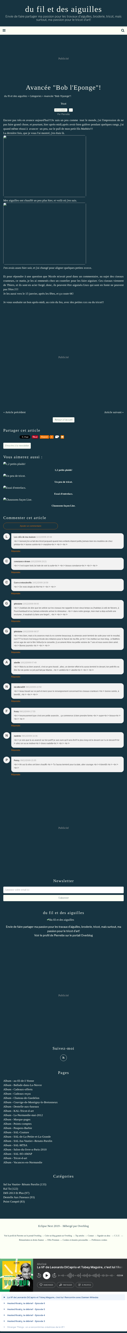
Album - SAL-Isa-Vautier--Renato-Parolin (27, 1141)
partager (67, 1285)
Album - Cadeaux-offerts (18, 1089)
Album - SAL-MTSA (15, 1145)
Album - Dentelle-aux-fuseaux (21, 1106)
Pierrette (59, 935)
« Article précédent (14, 412)
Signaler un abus (104, 1236)
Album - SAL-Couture (16, 1132)
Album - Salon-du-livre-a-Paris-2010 (25, 1149)
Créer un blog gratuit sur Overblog (58, 1236)
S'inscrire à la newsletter (17, 446)
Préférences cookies (99, 1240)
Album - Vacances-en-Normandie (22, 1162)
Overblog (83, 1226)
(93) (19, 1197)
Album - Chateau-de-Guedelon (21, 1098)
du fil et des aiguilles (63, 9)
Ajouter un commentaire (30, 526)
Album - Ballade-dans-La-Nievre (22, 1085)
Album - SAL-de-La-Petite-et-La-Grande (27, 1136)
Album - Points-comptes (17, 1123)
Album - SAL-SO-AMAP (17, 1153)
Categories (36, 96)
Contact (91, 1236)
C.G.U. (117, 1236)
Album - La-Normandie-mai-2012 (23, 1115)
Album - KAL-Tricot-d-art (18, 1110)
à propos (86, 1285)
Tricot (63, 104)
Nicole (52, 276)
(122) (10, 1188)
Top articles (79, 1236)
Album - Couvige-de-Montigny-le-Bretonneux (30, 1102)
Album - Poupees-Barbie (17, 1128)
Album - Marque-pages (16, 1119)
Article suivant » (114, 412)
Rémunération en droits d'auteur (31, 1240)
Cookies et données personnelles (75, 1240)
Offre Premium (53, 1240)
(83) (14, 1201)
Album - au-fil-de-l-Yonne (18, 1080)
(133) (24, 1184)
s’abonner (48, 1285)
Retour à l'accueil (63, 420)
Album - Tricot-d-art (15, 1158)
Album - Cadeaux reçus (17, 1093)
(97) (16, 1193)
